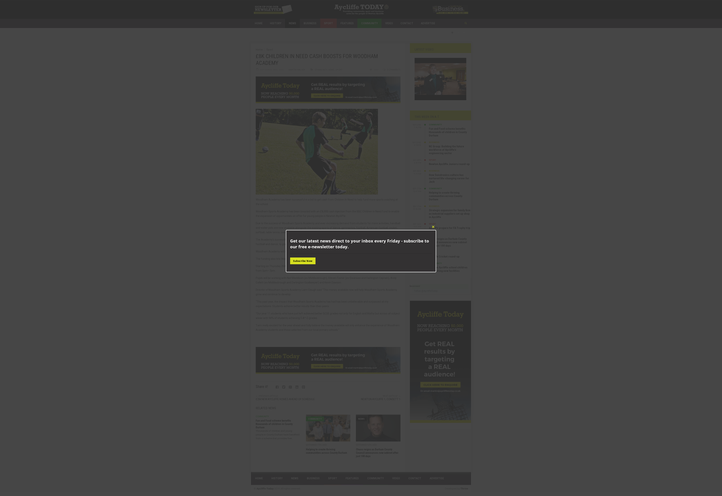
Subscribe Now (302, 260)
